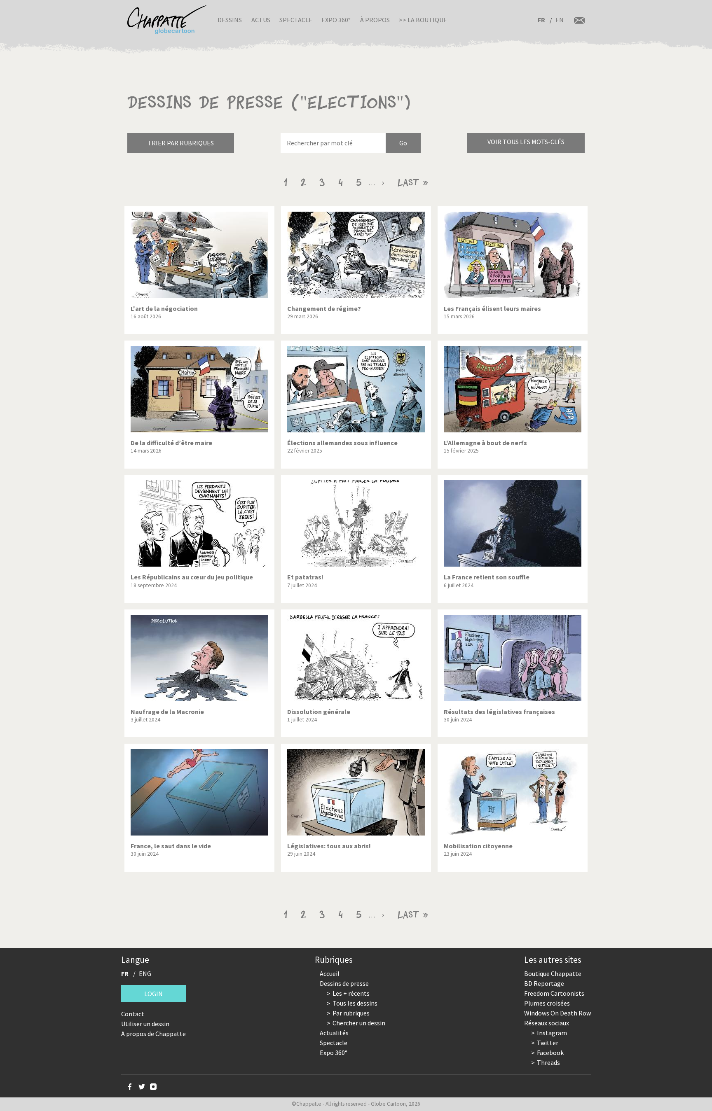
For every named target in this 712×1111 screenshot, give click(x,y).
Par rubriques (351, 1013)
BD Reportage (544, 983)
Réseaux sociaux (546, 1023)
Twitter (547, 1043)
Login (153, 994)
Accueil (330, 973)
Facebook (550, 1052)
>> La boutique (423, 20)
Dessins (230, 20)
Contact (132, 1014)
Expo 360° (336, 20)
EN (559, 20)
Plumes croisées (547, 1003)
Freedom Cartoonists (554, 993)
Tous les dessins (355, 1003)
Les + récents (351, 993)
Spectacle (295, 20)
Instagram (552, 1033)
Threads (548, 1062)
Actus (260, 20)
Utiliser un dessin (145, 1024)
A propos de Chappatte (153, 1033)
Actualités (334, 1033)
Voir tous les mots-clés (525, 142)
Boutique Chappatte (552, 973)
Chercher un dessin (359, 1023)
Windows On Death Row (557, 1013)
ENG (145, 973)
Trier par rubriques (181, 143)
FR (541, 20)
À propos (375, 20)
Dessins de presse (344, 983)
